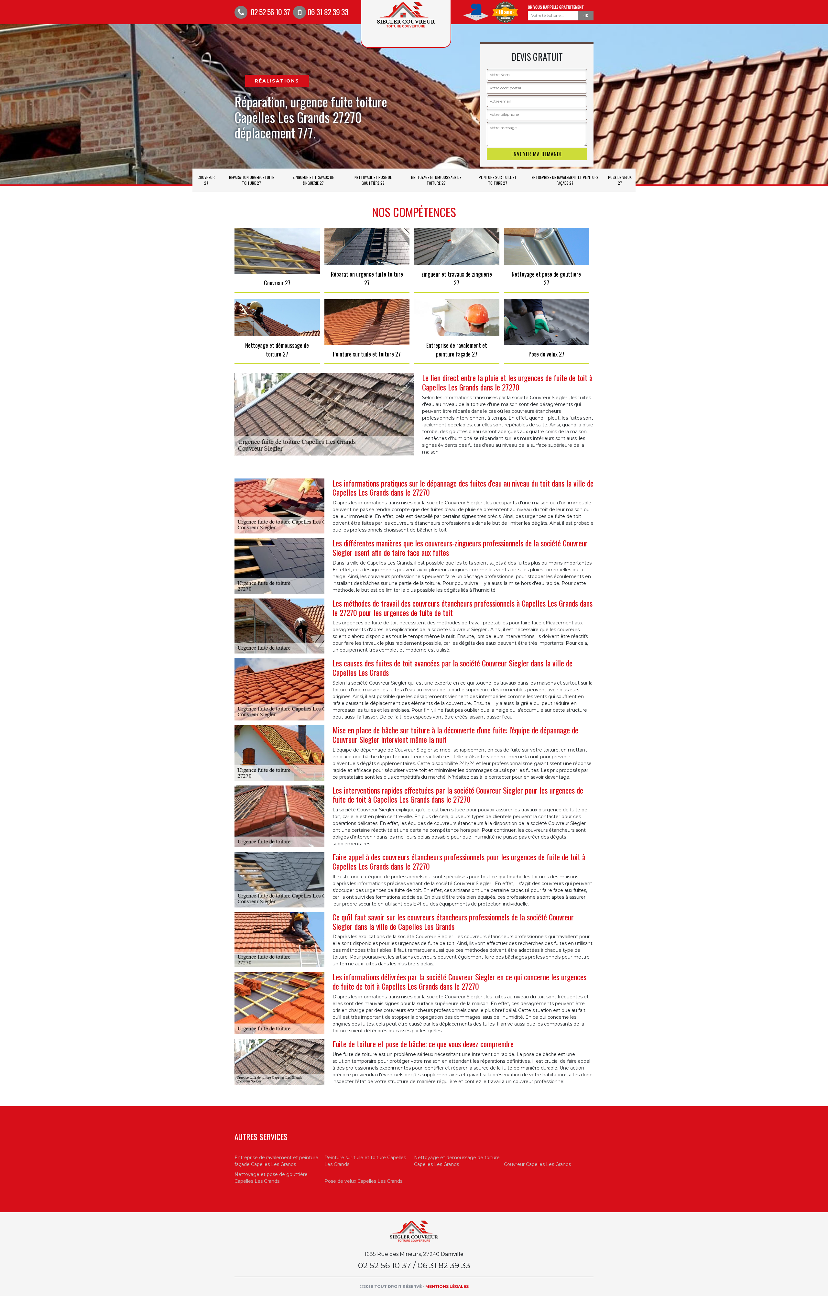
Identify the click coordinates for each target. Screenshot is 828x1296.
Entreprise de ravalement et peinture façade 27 (565, 180)
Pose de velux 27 (620, 180)
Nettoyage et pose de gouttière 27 (373, 180)
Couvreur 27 (206, 180)
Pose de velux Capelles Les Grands (363, 1181)
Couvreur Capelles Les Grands (537, 1164)
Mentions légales (447, 1286)
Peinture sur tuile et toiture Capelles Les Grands (365, 1161)
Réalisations (277, 81)
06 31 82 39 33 (328, 11)
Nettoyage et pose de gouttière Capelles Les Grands (271, 1177)
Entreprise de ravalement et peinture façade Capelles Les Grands (276, 1161)
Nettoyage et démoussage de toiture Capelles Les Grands (457, 1161)
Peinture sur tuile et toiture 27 (498, 180)
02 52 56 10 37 (269, 11)
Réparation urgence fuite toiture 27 (251, 180)
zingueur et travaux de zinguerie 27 (313, 180)
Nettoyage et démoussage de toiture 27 (436, 180)
